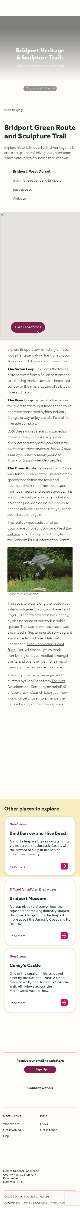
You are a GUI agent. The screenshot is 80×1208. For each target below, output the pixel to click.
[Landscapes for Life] (60, 1159)
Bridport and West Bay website (39, 531)
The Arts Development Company (36, 684)
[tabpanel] (40, 59)
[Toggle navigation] (73, 8)
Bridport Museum (28, 898)
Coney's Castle (25, 965)
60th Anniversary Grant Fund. (35, 647)
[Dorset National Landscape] (13, 8)
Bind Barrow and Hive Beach (39, 833)
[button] (39, 271)
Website (19, 198)
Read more (18, 867)
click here (54, 667)
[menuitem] (21, 1124)
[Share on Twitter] (13, 116)
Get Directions (28, 327)
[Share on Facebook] (6, 116)
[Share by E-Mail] (19, 116)
